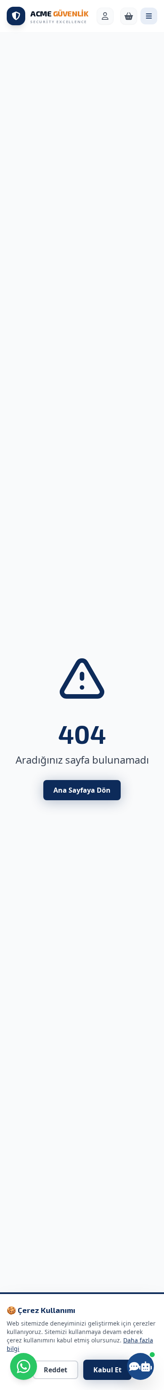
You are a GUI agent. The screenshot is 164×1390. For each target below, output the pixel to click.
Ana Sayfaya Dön (82, 790)
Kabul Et (107, 1369)
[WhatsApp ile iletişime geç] (23, 1366)
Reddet (55, 1369)
